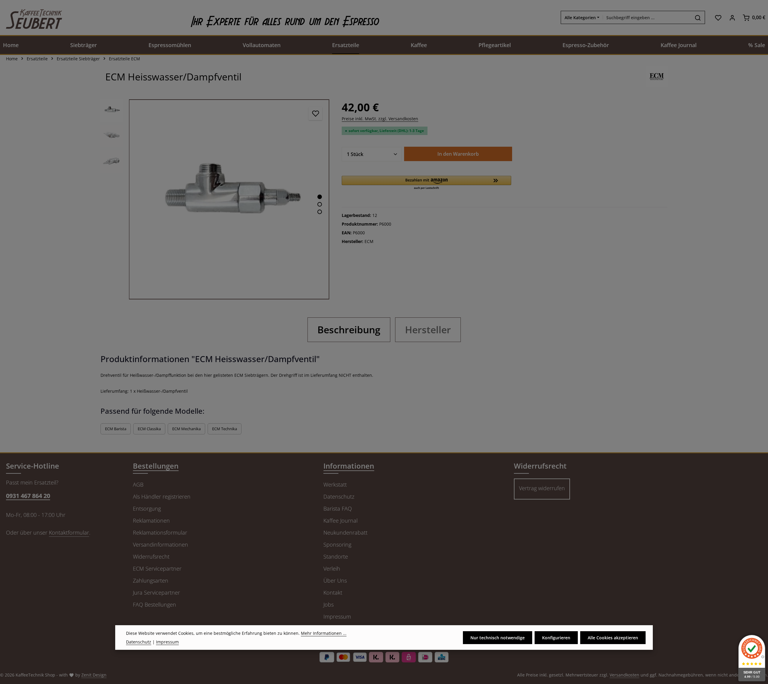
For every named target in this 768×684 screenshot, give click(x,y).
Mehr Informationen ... (323, 633)
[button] (426, 183)
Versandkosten (624, 675)
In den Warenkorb (458, 154)
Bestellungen (155, 466)
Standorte (335, 556)
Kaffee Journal (340, 520)
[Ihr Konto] (732, 17)
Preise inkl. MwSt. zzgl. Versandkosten (380, 119)
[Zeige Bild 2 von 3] (319, 204)
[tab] (349, 330)
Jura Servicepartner (156, 592)
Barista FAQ (337, 508)
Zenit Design (93, 675)
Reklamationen (151, 520)
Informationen (348, 466)
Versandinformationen (160, 544)
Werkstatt (335, 484)
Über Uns (335, 580)
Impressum (337, 616)
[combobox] (647, 17)
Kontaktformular (69, 532)
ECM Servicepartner (157, 568)
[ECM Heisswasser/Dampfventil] (229, 199)
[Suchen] (698, 17)
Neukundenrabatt (345, 532)
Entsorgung (147, 508)
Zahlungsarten (150, 580)
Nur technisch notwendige (497, 637)
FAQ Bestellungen (154, 604)
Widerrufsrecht (151, 556)
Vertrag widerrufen (542, 488)
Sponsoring (337, 544)
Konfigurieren (556, 637)
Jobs (328, 604)
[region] (215, 199)
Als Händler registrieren (161, 496)
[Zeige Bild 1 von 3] (319, 196)
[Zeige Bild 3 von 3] (319, 211)
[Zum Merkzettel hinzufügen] (315, 113)
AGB (138, 484)
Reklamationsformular (160, 532)
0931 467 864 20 (28, 496)
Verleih (331, 568)
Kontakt (332, 592)
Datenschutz (338, 496)
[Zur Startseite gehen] (31, 17)
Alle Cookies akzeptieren (613, 637)
